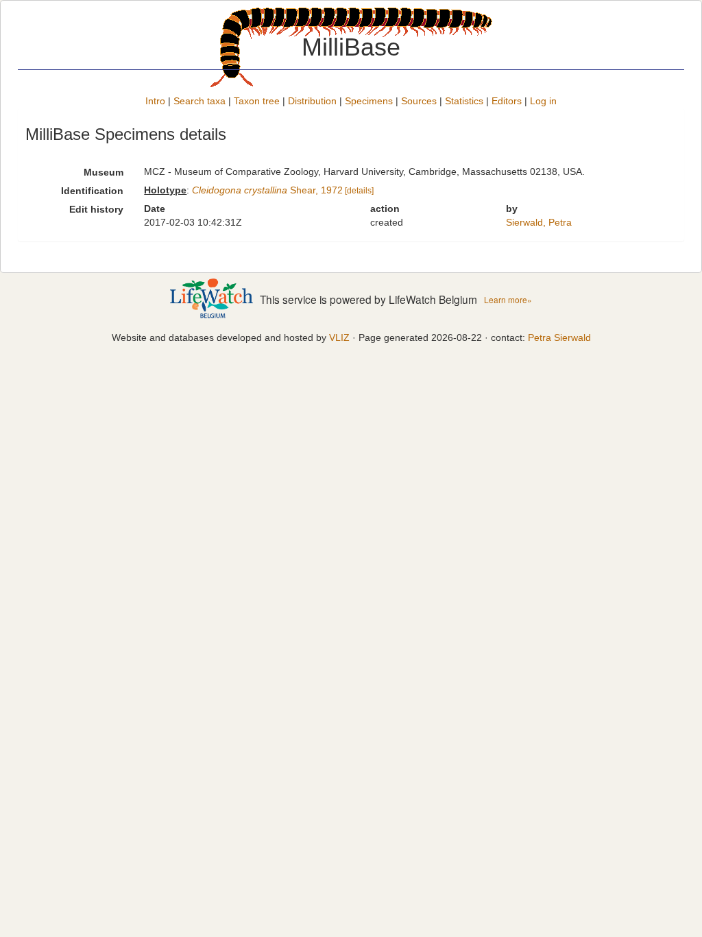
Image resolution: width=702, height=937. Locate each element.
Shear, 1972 (267, 190)
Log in (543, 100)
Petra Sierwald (559, 337)
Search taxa (199, 100)
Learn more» (508, 299)
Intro (155, 100)
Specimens (369, 100)
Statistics (464, 100)
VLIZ (339, 337)
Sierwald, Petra (539, 222)
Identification (92, 190)
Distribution (312, 100)
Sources (419, 100)
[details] (359, 190)
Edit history (96, 209)
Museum (103, 172)
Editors (507, 100)
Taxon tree (257, 100)
